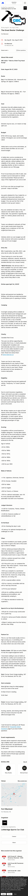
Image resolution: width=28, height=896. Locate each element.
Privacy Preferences (5, 891)
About (14, 842)
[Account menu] (25, 3)
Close (15, 894)
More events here (22, 781)
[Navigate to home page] (3, 2)
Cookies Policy (4, 888)
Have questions (22, 50)
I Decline (9, 894)
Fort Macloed (4, 34)
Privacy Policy (13, 888)
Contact (14, 836)
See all (25, 761)
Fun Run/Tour (4, 7)
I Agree (3, 894)
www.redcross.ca (8, 354)
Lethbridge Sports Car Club (8, 8)
